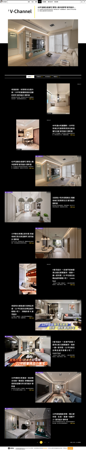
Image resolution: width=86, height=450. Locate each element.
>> (48, 442)
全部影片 (30, 76)
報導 (36, 1)
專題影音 (56, 76)
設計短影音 (48, 76)
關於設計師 (50, 1)
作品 (32, 1)
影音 (40, 1)
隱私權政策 (45, 448)
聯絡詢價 (56, 1)
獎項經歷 (44, 1)
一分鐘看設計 (39, 76)
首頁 (29, 1)
